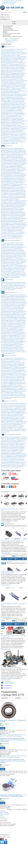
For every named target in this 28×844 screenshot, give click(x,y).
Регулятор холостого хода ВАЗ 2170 (13, 124)
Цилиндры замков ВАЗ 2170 (10, 166)
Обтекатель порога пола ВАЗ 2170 (9, 218)
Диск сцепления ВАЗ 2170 (18, 394)
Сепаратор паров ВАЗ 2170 (20, 127)
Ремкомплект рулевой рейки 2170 (14, 255)
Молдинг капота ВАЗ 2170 (16, 211)
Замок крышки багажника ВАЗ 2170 (9, 161)
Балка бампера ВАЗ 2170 (17, 148)
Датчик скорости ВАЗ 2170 (10, 262)
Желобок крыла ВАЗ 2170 (7, 173)
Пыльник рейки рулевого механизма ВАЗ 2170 (12, 251)
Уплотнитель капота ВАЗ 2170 (17, 233)
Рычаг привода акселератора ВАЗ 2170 (11, 126)
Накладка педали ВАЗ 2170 (12, 316)
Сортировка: (4, 698)
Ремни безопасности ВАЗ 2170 (12, 329)
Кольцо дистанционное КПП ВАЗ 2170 (13, 360)
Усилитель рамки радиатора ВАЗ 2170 (13, 197)
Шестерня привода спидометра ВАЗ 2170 (14, 380)
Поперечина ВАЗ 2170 (6, 188)
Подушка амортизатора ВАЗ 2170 (12, 418)
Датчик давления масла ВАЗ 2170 (18, 137)
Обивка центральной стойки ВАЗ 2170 (13, 320)
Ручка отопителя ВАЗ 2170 (7, 351)
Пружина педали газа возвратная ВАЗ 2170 (11, 122)
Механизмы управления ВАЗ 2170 (13, 240)
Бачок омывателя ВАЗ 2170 (13, 203)
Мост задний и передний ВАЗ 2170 (9, 382)
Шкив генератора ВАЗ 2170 (7, 441)
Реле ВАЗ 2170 (22, 456)
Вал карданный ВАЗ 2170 (18, 389)
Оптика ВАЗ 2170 (9, 279)
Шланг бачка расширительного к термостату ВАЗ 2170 (13, 103)
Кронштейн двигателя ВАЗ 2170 (9, 65)
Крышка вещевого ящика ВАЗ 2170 (12, 347)
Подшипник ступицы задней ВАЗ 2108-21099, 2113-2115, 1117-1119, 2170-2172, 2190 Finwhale (13, 739)
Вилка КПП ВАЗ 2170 (6, 359)
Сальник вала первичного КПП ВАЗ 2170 (13, 373)
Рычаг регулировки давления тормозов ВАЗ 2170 (14, 267)
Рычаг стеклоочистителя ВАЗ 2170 (14, 226)
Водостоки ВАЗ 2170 (21, 205)
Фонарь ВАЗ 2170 (8, 288)
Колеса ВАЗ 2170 (5, 403)
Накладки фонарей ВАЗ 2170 (8, 287)
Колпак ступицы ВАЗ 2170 (20, 405)
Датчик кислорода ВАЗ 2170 (8, 50)
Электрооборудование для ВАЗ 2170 (13, 461)
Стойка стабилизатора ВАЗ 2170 (11, 428)
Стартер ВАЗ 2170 (5, 458)
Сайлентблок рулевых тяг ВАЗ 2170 (14, 256)
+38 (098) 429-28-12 (5, 829)
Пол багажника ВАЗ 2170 (20, 187)
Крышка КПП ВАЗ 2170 (13, 364)
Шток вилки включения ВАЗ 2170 (14, 377)
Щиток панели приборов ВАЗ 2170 (13, 352)
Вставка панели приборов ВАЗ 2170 (10, 344)
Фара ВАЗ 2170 (18, 284)
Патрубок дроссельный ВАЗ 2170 (19, 121)
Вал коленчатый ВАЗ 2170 (7, 58)
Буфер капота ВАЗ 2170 (12, 170)
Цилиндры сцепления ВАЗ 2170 (11, 397)
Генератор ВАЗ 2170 (6, 437)
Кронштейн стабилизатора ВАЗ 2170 (10, 415)
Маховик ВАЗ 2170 (16, 68)
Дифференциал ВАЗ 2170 (15, 383)
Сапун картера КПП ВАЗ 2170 (11, 388)
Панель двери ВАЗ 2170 (7, 179)
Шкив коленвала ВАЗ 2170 (15, 83)
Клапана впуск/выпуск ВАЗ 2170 (9, 62)
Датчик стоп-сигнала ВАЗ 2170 (8, 443)
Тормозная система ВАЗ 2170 (19, 259)
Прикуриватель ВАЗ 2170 (12, 456)
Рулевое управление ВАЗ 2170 (8, 243)
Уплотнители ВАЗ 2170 (18, 229)
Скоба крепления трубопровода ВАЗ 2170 (11, 128)
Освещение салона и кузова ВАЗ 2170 (10, 450)
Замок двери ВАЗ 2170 (9, 160)
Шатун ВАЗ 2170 (5, 83)
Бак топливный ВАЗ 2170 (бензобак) (13, 110)
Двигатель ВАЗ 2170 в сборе (16, 61)
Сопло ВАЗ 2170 (18, 351)
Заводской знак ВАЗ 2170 (18, 206)
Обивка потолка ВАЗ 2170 (7, 318)
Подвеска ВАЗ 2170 (14, 409)
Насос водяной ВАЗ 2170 (10, 95)
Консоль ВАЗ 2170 (15, 347)
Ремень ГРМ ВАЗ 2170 (6, 77)
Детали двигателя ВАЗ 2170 (10, 55)
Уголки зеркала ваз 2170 (19, 336)
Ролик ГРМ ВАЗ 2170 (17, 77)
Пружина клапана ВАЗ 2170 (18, 76)
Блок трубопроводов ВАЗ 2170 (10, 55)
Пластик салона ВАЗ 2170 (11, 292)
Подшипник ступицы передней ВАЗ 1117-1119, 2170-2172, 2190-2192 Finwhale (13, 795)
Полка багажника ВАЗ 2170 (10, 302)
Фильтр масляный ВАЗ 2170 (11, 143)
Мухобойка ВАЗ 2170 (15, 214)
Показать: (18, 698)
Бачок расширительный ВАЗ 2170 (9, 89)
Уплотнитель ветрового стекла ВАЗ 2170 (12, 231)
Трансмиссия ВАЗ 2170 (10, 355)
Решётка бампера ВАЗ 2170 (20, 223)
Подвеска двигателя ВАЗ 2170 (13, 86)
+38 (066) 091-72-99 (5, 830)
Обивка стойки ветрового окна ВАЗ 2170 (14, 217)
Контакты (14, 2)
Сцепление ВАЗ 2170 (6, 394)
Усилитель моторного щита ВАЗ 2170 (13, 195)
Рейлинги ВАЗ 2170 (18, 221)
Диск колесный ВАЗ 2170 (7, 405)
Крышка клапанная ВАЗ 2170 (13, 67)
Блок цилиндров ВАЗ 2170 (20, 56)
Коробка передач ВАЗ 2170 (7, 358)
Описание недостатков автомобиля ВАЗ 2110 (12, 541)
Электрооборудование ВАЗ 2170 (13, 434)
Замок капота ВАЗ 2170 (21, 160)
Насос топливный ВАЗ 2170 (11, 117)
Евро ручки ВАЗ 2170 (6, 206)
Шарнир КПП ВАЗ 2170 (11, 376)
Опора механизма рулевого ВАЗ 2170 (11, 249)
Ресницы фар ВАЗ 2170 (7, 223)
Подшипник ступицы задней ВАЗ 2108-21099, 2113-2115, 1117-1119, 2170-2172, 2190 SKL (13, 761)
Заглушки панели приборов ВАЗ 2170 (12, 344)
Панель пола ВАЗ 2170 (20, 181)
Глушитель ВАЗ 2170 (21, 49)
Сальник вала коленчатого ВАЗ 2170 (10, 79)
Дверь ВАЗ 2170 (18, 172)
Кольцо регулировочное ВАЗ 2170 (13, 384)
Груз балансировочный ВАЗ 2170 (18, 403)
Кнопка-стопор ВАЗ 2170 (18, 308)
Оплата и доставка (4, 814)
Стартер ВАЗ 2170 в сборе (7, 459)
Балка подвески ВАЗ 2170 (10, 412)
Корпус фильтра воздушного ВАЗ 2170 (15, 115)
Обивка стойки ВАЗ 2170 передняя (13, 320)
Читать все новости (6, 522)
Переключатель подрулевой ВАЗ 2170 (10, 327)
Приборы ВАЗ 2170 (10, 455)
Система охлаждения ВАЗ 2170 (19, 88)
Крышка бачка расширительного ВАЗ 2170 (10, 93)
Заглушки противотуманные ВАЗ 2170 (10, 208)
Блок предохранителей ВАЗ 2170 (12, 461)
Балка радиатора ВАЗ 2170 (11, 169)
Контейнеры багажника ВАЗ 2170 (12, 298)
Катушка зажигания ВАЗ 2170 (18, 446)
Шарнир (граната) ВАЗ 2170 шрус (14, 392)
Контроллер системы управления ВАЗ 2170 (11, 138)
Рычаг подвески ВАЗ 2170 (16, 424)
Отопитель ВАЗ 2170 (11, 154)
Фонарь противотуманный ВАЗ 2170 (13, 284)
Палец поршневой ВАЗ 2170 (18, 70)
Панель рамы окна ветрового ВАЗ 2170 (10, 182)
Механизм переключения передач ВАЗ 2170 (12, 364)
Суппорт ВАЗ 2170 (8, 271)
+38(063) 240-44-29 (5, 17)
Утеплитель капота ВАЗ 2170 (8, 338)
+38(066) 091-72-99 (5, 16)
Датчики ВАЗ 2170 (19, 441)
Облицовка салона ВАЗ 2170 (11, 304)
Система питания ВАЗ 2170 (10, 109)
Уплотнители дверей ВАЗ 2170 (8, 230)
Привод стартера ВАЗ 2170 (17, 458)
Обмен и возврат (14, 0)
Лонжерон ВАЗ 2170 (9, 176)
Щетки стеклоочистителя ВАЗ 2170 (10, 199)
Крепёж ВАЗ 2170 (5, 295)
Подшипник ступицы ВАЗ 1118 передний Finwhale (12, 721)
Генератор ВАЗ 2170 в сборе (13, 438)
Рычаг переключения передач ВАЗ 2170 (14, 372)
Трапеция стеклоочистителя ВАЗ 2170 (13, 193)
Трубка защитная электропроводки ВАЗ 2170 (12, 467)
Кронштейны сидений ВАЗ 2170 (14, 313)
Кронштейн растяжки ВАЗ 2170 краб (15, 414)
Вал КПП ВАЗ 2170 (19, 358)
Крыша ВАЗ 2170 (10, 175)
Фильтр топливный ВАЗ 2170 (13, 135)
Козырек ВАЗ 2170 (5, 211)
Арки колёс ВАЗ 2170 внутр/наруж (12, 202)
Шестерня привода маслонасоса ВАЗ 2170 (12, 132)
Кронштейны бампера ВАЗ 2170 (12, 151)
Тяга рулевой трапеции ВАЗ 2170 (13, 257)
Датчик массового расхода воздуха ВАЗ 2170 (12, 112)
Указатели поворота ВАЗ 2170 (8, 282)
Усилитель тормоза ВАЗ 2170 (13, 274)
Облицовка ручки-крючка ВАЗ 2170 (17, 323)
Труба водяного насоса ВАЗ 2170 (12, 101)
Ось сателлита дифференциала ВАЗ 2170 (11, 385)
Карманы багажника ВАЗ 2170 (8, 296)
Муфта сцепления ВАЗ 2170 (8, 395)
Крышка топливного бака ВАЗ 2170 (9, 116)
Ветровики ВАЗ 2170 (11, 205)
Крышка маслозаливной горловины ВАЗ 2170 (14, 139)
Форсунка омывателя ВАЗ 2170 (13, 227)
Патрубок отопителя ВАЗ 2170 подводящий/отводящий (13, 155)
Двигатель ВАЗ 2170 (10, 46)
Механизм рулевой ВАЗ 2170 (18, 247)
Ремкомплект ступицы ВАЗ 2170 (14, 408)
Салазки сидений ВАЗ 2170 (18, 190)
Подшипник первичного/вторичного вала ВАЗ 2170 (12, 369)
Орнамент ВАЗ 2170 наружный (17, 220)
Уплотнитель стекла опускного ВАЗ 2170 (11, 238)
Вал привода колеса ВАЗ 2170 (13, 390)
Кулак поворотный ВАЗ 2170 (8, 406)
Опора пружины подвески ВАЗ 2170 (12, 416)
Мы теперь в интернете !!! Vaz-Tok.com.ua (11, 667)
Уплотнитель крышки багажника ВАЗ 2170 (11, 235)
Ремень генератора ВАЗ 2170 (19, 440)
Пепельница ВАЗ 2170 (17, 326)
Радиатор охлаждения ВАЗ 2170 (9, 100)
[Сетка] (3, 701)
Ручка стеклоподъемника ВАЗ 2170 (17, 333)
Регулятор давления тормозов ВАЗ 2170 (14, 267)
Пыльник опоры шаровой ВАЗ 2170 (12, 423)
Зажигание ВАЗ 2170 (15, 444)
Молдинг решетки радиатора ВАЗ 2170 (10, 212)
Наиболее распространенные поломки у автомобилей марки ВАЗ (11, 572)
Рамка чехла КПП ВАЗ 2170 (13, 329)
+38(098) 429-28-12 (5, 14)
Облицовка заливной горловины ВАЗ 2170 (14, 178)
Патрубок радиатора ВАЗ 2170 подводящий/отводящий (14, 96)
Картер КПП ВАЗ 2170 (17, 359)
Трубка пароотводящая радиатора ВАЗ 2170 (12, 102)
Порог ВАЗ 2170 (16, 188)
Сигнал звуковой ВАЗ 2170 (19, 465)
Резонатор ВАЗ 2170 (11, 53)
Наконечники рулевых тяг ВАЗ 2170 (10, 249)
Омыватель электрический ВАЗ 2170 (13, 464)
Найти (25, 12)
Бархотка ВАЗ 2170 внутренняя (13, 305)
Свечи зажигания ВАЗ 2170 (18, 449)
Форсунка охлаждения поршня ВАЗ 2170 (14, 82)
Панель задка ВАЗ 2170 (19, 179)
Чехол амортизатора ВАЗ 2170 (13, 430)
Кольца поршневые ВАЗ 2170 (17, 64)
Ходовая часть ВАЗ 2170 (11, 401)
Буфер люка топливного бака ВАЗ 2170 (12, 171)
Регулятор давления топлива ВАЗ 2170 (10, 124)
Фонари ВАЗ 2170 (19, 285)
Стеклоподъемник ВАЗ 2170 (8, 191)
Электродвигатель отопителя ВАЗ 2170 (10, 158)
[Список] (1, 701)
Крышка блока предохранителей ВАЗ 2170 (13, 313)
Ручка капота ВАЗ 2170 (12, 332)
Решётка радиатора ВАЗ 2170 (8, 224)
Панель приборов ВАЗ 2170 (18, 350)
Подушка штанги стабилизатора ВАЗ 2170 (13, 419)
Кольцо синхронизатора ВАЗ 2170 (10, 361)
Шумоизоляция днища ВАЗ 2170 (12, 339)
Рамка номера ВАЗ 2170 (7, 221)
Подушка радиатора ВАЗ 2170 (19, 98)
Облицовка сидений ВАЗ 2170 (8, 324)
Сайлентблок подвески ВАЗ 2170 (9, 426)
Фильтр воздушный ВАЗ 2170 (11, 131)
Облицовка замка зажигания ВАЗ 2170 (10, 447)
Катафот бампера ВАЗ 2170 (17, 209)
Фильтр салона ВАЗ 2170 (17, 157)
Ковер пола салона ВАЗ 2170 (8, 310)
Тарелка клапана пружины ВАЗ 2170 (12, 79)
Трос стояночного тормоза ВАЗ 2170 (12, 272)
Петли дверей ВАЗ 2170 (17, 184)
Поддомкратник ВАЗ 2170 (7, 187)
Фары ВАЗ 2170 (10, 284)
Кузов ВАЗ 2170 (8, 145)
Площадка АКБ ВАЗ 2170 (16, 185)
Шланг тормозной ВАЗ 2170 (13, 277)
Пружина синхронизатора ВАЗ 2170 (15, 371)
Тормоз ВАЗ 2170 (17, 271)
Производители (4, 818)
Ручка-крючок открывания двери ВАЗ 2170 (11, 335)
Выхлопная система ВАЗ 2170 (8, 49)
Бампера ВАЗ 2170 (5, 148)
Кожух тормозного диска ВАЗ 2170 (14, 264)
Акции (10, 2)
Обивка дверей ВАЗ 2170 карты (18, 317)
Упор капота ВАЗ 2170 (15, 194)
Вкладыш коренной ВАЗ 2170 (13, 59)
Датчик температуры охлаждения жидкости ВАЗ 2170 (12, 90)
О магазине (7, 0)
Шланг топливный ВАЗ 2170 (20, 106)
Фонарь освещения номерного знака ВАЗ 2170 (11, 289)
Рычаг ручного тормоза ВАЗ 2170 (13, 269)
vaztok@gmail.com (7, 685)
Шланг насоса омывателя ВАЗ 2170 (13, 198)
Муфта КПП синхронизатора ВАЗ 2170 (12, 366)
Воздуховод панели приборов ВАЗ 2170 (13, 342)
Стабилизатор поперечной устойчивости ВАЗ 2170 (12, 426)
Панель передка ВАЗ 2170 (7, 181)
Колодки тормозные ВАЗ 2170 (8, 265)
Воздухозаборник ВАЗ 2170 (7, 112)
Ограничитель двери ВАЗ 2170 (13, 163)
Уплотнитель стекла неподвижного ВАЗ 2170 (12, 236)
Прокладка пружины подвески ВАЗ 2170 (12, 420)
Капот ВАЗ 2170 (18, 173)
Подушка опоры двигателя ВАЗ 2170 (10, 71)
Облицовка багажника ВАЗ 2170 (18, 295)
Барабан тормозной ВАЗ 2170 (8, 261)
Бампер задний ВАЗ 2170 (7, 150)
